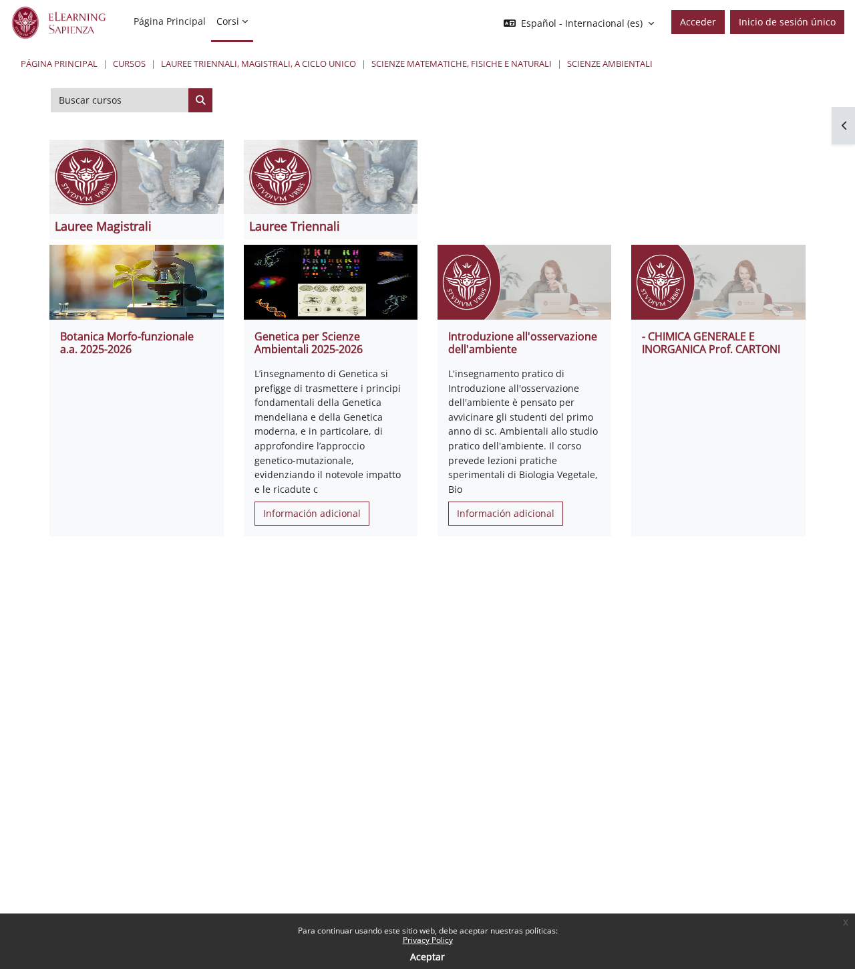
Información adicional (312, 513)
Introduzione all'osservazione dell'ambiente (522, 342)
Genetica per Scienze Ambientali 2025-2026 (308, 342)
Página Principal (59, 64)
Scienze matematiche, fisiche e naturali (461, 64)
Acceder (698, 21)
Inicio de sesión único (787, 21)
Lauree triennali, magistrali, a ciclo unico (258, 64)
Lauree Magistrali (103, 226)
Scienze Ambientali (610, 64)
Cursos (129, 64)
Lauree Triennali (294, 226)
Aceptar (427, 956)
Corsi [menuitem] (227, 21)
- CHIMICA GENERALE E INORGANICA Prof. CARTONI (711, 342)
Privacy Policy (428, 940)
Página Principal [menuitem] (170, 21)
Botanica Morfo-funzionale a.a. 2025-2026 (127, 342)
